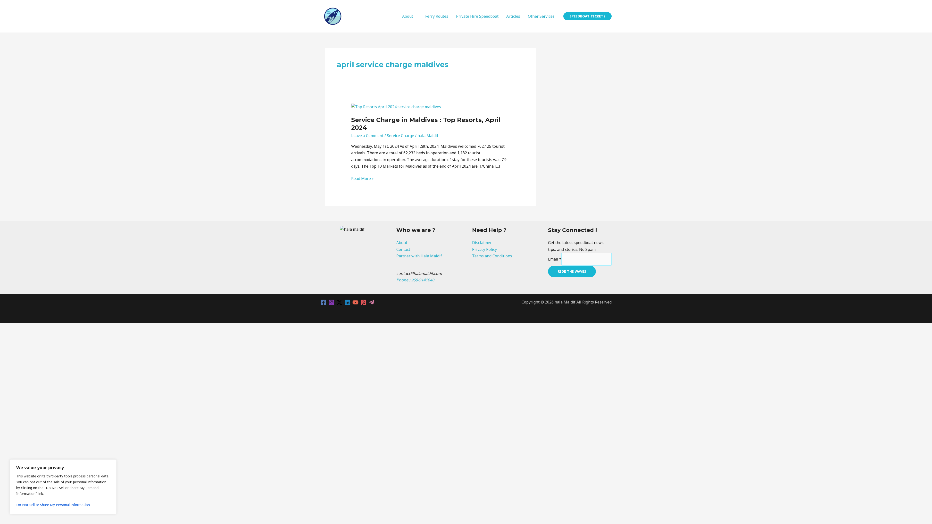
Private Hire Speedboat (477, 16)
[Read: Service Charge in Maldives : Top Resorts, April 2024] (396, 106)
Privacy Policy (484, 249)
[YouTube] (355, 302)
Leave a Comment (367, 135)
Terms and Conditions (492, 256)
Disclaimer (482, 242)
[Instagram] (331, 302)
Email (554, 259)
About (407, 16)
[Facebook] (323, 302)
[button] (587, 16)
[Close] (111, 464)
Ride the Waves (572, 271)
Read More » (362, 178)
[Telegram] (371, 302)
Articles (513, 16)
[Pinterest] (363, 302)
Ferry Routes (436, 16)
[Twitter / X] (339, 302)
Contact (403, 249)
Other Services (541, 16)
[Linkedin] (347, 302)
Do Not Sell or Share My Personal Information (53, 504)
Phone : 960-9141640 (415, 280)
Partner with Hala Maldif (419, 256)
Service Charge (400, 135)
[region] (63, 486)
